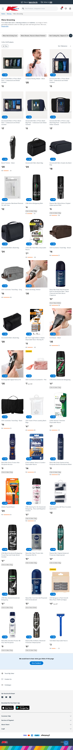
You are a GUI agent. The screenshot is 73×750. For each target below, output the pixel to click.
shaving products (21, 22)
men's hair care (9, 22)
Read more (4, 26)
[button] (3, 9)
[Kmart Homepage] (12, 8)
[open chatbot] (66, 743)
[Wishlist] (66, 9)
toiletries (32, 22)
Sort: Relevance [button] (62, 46)
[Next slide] (70, 35)
